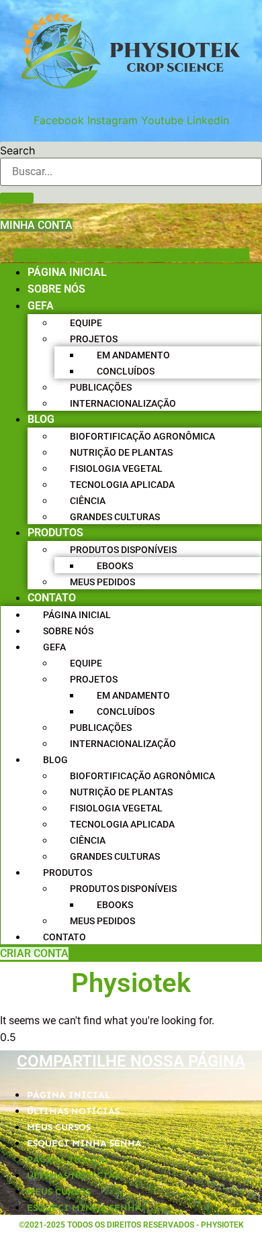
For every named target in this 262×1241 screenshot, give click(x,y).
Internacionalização (123, 403)
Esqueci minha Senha (84, 1143)
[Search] (17, 198)
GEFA (41, 305)
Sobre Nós (56, 289)
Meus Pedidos (102, 582)
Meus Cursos (59, 1127)
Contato (52, 597)
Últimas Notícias (73, 1111)
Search (17, 150)
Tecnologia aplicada (122, 484)
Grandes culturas (115, 516)
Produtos (55, 532)
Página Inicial (67, 272)
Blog (41, 419)
